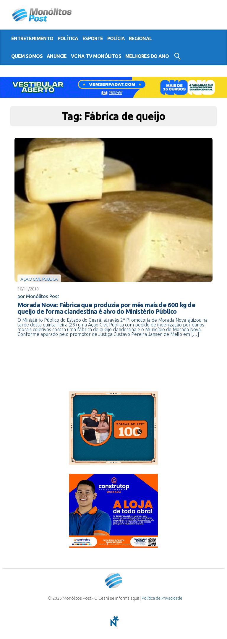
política (68, 38)
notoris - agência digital (113, 621)
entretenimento (32, 38)
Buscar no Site (177, 56)
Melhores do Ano (147, 56)
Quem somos (27, 56)
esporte (92, 38)
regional (140, 38)
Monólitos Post (42, 15)
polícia (116, 38)
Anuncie (57, 56)
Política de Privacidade (162, 598)
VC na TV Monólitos (96, 56)
